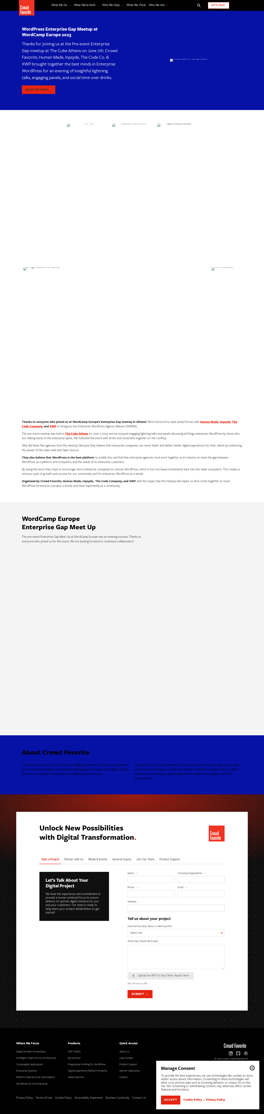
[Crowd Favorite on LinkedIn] (231, 1053)
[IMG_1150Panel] (99, 609)
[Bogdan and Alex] (201, 652)
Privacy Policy (215, 1100)
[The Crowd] (150, 609)
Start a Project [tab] (50, 859)
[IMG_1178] (99, 652)
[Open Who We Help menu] (121, 5)
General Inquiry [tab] (121, 859)
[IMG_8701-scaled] (47, 569)
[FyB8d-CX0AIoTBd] (150, 569)
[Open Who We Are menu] (167, 5)
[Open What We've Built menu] (97, 5)
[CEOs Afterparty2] (201, 609)
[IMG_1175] (47, 652)
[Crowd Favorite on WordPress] (246, 1053)
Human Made (209, 422)
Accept (170, 1100)
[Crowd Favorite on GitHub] (238, 1053)
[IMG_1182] (99, 695)
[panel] (201, 695)
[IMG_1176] (150, 655)
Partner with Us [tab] (73, 859)
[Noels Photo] (99, 566)
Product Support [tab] (169, 859)
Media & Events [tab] (97, 859)
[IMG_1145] (47, 612)
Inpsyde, (225, 422)
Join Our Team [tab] (145, 859)
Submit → (140, 994)
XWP (53, 426)
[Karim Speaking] (201, 569)
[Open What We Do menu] (69, 5)
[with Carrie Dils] (150, 698)
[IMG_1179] (47, 698)
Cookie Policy (192, 1100)
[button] (252, 1068)
